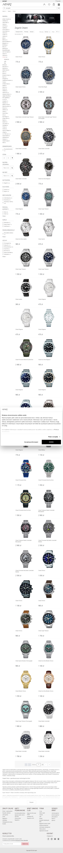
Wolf (4, 142)
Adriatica (5, 20)
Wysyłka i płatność (6, 813)
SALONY (59, 1)
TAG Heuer (5, 123)
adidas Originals (6, 19)
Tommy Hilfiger (6, 130)
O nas (40, 811)
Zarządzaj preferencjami (31, 442)
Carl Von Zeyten (6, 51)
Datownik (7, 245)
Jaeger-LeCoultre (6, 96)
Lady (5, 61)
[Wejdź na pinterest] (58, 839)
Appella (4, 27)
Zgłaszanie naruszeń (43, 830)
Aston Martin (5, 31)
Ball (3, 38)
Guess (4, 89)
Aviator (4, 34)
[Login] (44, 4)
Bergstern (5, 43)
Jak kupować (5, 814)
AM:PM (4, 26)
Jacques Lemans (6, 94)
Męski (6, 191)
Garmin (4, 87)
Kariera (40, 818)
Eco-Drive (7, 250)
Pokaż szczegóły (53, 436)
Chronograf (7, 243)
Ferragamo (5, 78)
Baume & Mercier (6, 41)
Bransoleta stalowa (8, 233)
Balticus (4, 39)
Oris (4, 115)
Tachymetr (7, 254)
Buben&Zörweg (6, 50)
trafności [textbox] (46, 31)
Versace (4, 139)
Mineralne (7, 222)
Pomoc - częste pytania (7, 811)
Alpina (4, 24)
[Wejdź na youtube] (55, 839)
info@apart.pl (50, 836)
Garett (4, 85)
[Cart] (54, 5)
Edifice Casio (5, 70)
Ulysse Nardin (6, 135)
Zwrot (3, 816)
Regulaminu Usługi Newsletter (22, 840)
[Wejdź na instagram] (51, 839)
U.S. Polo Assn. (6, 134)
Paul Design (5, 116)
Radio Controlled (8, 252)
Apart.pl (4, 11)
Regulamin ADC (30, 818)
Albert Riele (5, 22)
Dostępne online (19, 31)
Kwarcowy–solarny (8, 202)
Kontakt (4, 823)
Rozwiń (31, 802)
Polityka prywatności (43, 825)
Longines (5, 101)
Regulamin (4, 818)
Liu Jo (4, 99)
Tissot (4, 128)
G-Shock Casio (6, 83)
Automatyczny (8, 198)
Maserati (5, 102)
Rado (4, 120)
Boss (4, 46)
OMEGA (5, 109)
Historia (41, 814)
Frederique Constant (7, 80)
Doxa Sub (5, 66)
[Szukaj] (12, 158)
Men (5, 63)
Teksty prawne (42, 829)
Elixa (4, 73)
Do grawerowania (8, 149)
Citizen (4, 57)
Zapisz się (25, 843)
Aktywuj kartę (18, 818)
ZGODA (51, 442)
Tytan (6, 213)
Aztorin (4, 36)
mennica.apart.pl (55, 813)
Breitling (5, 48)
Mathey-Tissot (6, 104)
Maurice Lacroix (6, 106)
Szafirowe (7, 226)
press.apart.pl (55, 816)
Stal (6, 212)
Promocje (26, 31)
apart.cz (53, 818)
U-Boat (4, 132)
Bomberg (5, 45)
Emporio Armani (6, 75)
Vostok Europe (6, 140)
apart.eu (53, 820)
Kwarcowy (7, 199)
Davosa (4, 64)
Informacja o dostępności (44, 827)
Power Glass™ (8, 224)
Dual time (7, 248)
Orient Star (5, 113)
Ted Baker (5, 125)
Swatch (4, 121)
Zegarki (9, 11)
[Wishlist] (49, 4)
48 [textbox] (57, 31)
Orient (4, 111)
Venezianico (5, 137)
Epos (4, 77)
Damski (6, 189)
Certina (4, 55)
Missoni (4, 108)
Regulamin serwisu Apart (44, 823)
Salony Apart (42, 813)
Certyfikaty (4, 820)
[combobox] (47, 32)
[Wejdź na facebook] (48, 839)
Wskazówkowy (8, 247)
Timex (4, 127)
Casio (4, 53)
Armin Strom (5, 29)
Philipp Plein (6, 118)
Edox (4, 71)
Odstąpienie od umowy (7, 822)
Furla (4, 82)
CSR (40, 816)
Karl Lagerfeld (6, 97)
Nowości (32, 31)
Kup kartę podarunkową (20, 813)
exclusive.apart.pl (55, 815)
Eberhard (5, 68)
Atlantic (4, 32)
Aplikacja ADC (30, 816)
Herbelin (4, 90)
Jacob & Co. (5, 92)
